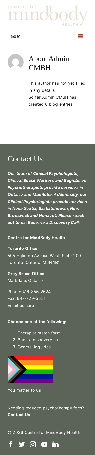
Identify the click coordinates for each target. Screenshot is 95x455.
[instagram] (33, 444)
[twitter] (22, 444)
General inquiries (34, 346)
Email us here (21, 305)
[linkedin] (55, 444)
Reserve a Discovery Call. (54, 222)
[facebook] (11, 444)
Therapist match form (39, 332)
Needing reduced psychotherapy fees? (46, 407)
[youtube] (44, 444)
